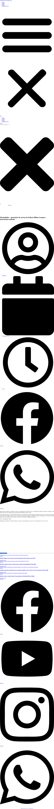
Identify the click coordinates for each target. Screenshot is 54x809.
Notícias (3, 3)
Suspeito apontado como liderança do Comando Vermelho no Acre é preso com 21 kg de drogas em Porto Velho (24, 570)
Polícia (3, 4)
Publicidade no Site (5, 121)
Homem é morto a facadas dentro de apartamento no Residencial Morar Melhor (17, 576)
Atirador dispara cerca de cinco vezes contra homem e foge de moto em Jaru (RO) (17, 558)
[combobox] (5, 124)
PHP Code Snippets (23, 808)
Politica (3, 5)
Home (3, 2)
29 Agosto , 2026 (3, 560)
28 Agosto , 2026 (3, 578)
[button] (27, 62)
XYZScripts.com (31, 808)
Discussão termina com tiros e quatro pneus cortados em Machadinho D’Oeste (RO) (18, 564)
